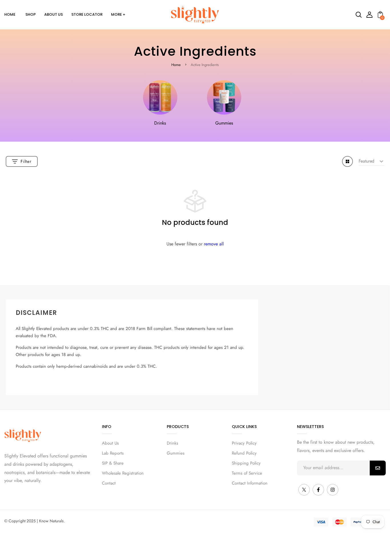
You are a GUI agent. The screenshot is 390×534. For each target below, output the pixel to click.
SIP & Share (113, 463)
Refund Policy (244, 453)
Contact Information (250, 483)
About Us (110, 443)
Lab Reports (113, 453)
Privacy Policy (244, 443)
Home (176, 64)
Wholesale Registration (123, 473)
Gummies (224, 123)
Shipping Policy (246, 463)
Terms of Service (247, 473)
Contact (109, 483)
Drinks (160, 123)
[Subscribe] (378, 468)
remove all (214, 244)
